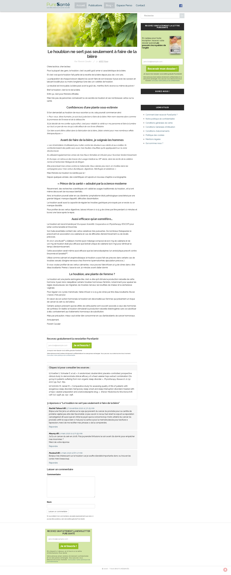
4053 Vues (103, 61)
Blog (109, 5)
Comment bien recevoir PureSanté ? (162, 115)
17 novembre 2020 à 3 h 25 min (80, 408)
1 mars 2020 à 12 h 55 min (71, 433)
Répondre (53, 427)
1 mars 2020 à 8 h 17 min (72, 453)
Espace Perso (124, 5)
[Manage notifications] (225, 570)
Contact (140, 5)
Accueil (80, 5)
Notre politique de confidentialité (160, 119)
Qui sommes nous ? (154, 143)
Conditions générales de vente (159, 123)
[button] (92, 367)
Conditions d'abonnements (158, 131)
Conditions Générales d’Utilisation (160, 127)
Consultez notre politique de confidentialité (61, 355)
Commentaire (54, 474)
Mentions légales (153, 139)
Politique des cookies (155, 135)
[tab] (92, 367)
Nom (49, 502)
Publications (95, 5)
